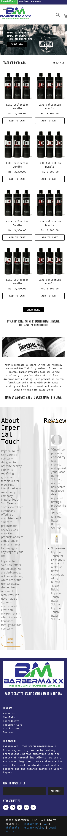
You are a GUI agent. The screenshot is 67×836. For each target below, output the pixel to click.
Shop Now (17, 44)
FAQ (45, 824)
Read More (10, 640)
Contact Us (30, 824)
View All (56, 421)
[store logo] (15, 14)
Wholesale (12, 827)
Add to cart (17, 120)
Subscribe (55, 791)
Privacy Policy (33, 827)
